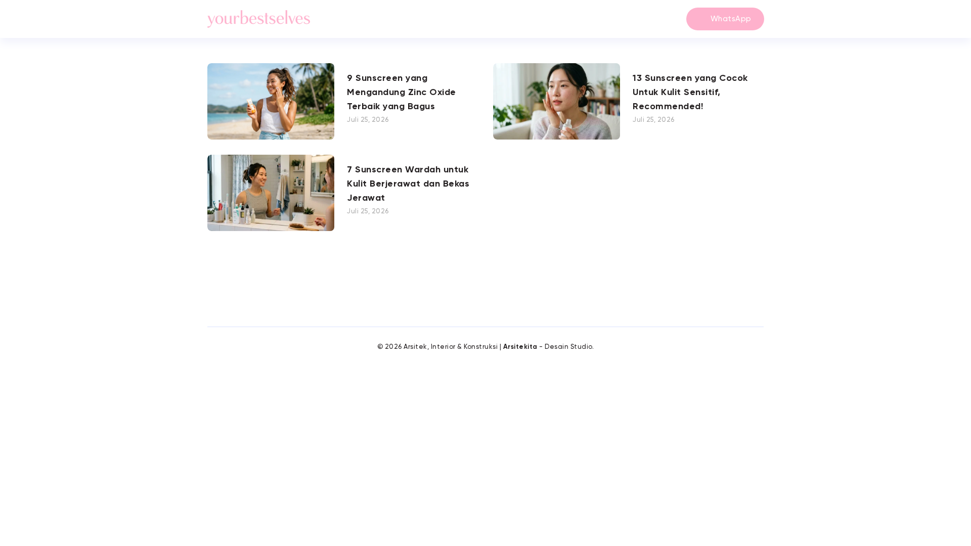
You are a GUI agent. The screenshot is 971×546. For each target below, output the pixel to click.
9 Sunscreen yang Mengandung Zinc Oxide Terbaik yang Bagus (401, 92)
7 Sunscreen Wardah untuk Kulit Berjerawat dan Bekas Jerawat (408, 184)
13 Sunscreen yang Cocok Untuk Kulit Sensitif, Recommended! (690, 92)
